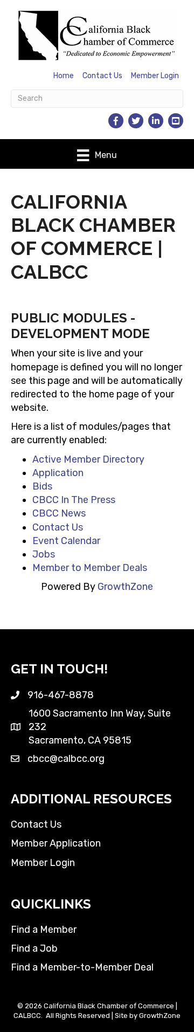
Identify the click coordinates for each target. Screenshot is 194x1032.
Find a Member (44, 929)
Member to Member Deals (89, 568)
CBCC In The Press (73, 500)
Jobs (43, 554)
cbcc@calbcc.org (66, 759)
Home (63, 75)
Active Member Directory (88, 459)
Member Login (155, 75)
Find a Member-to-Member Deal (82, 967)
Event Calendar (66, 541)
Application (58, 473)
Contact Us (102, 75)
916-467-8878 (60, 695)
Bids (42, 486)
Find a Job (34, 948)
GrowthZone (125, 587)
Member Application (56, 843)
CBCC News (59, 513)
